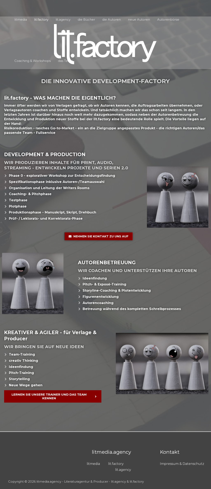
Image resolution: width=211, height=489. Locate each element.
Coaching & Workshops (32, 61)
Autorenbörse (168, 19)
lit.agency (63, 19)
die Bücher (86, 19)
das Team (65, 61)
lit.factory (41, 19)
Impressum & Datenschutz (182, 464)
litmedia (20, 19)
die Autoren (111, 19)
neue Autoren (139, 19)
